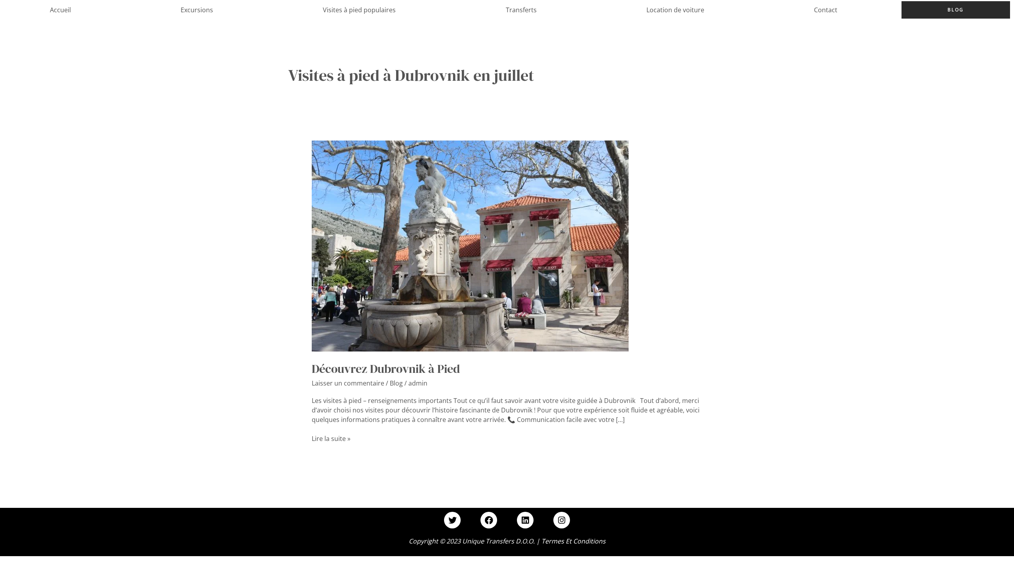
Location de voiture (675, 10)
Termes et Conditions (573, 541)
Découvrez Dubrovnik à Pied (386, 369)
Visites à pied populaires (359, 10)
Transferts (521, 10)
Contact (825, 10)
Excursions (197, 10)
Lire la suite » (331, 438)
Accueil (60, 10)
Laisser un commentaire (348, 383)
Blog (955, 9)
